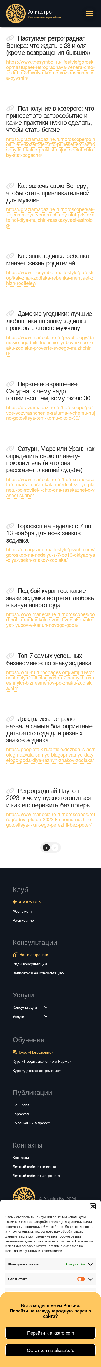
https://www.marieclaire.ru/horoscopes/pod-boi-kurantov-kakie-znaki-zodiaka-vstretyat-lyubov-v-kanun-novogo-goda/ (50, 619)
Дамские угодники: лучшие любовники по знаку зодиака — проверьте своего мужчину (50, 320)
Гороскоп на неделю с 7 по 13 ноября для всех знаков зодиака (48, 532)
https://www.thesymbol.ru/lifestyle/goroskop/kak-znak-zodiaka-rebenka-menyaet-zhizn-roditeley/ (49, 277)
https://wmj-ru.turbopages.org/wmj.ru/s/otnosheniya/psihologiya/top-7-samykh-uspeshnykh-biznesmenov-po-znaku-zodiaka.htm (50, 679)
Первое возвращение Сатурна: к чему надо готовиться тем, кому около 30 (48, 390)
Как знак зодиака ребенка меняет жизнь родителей (47, 259)
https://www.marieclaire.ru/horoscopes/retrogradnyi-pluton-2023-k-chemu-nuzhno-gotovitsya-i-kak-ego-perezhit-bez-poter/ (50, 819)
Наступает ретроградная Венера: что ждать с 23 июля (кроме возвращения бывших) (48, 45)
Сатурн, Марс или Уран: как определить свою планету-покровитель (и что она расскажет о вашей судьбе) (50, 459)
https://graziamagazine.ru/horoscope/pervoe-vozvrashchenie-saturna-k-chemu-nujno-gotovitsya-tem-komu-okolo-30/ (50, 412)
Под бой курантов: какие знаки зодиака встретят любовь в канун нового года (50, 597)
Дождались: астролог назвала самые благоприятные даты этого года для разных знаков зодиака (49, 729)
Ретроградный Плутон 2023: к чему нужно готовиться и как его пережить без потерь (48, 797)
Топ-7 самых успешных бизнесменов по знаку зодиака (49, 659)
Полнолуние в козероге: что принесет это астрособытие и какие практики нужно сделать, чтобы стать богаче (50, 118)
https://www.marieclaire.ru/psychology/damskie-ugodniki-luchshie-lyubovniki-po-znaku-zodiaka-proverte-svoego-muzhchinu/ (50, 345)
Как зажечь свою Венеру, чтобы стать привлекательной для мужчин (48, 192)
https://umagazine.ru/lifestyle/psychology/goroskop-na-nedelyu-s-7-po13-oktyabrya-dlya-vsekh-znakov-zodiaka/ (50, 554)
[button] (93, 1206)
